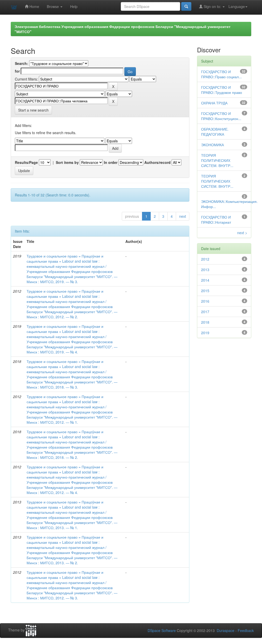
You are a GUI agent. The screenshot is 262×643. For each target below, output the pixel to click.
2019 (205, 332)
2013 (205, 269)
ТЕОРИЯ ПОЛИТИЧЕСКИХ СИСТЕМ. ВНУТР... (217, 160)
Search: (21, 63)
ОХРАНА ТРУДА (214, 102)
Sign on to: (212, 6)
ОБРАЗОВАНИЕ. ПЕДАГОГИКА (214, 131)
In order (110, 162)
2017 (205, 311)
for (17, 71)
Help (74, 6)
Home (33, 6)
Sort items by (67, 162)
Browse (53, 6)
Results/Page (26, 162)
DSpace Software (162, 630)
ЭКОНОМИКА (212, 144)
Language (236, 6)
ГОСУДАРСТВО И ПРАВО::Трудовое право (221, 90)
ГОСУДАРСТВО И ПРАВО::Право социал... (221, 74)
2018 (205, 322)
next (182, 216)
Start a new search (33, 110)
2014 (205, 280)
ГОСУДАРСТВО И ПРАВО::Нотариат (216, 219)
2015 (205, 290)
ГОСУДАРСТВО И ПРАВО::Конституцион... (221, 116)
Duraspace (225, 630)
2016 (205, 301)
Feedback (246, 630)
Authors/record (157, 162)
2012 (205, 259)
